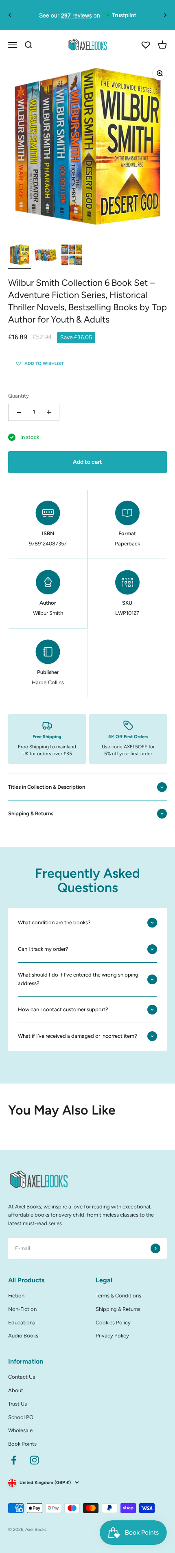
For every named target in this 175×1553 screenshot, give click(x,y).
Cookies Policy (113, 1322)
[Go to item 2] (45, 256)
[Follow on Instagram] (34, 1460)
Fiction (16, 1296)
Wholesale (20, 1430)
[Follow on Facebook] (13, 1460)
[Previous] (9, 15)
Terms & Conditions (118, 1296)
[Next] (165, 15)
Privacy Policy (112, 1336)
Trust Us (17, 1404)
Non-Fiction (22, 1309)
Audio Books (23, 1336)
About (15, 1390)
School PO (20, 1417)
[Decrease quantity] (19, 412)
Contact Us (21, 1377)
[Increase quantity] (49, 412)
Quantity (18, 396)
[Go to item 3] (71, 256)
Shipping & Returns (118, 1309)
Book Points (22, 1444)
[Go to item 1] (19, 256)
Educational (22, 1322)
